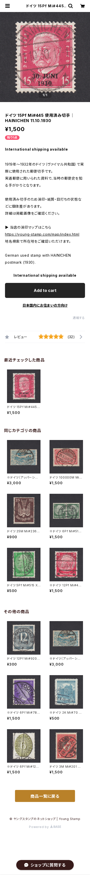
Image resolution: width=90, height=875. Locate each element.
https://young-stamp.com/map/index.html (42, 234)
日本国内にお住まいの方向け (45, 305)
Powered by (39, 827)
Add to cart (45, 290)
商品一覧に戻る (45, 796)
